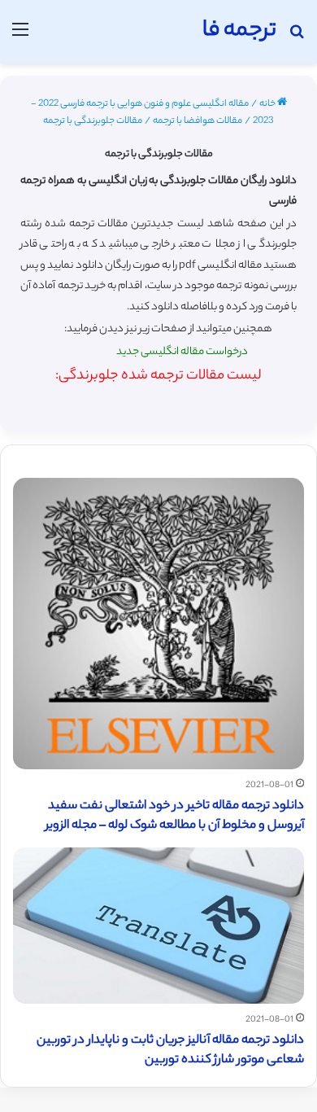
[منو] (20, 38)
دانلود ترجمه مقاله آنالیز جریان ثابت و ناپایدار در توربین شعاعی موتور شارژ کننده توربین (170, 1050)
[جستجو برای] (297, 38)
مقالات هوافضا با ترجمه (197, 121)
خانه (268, 104)
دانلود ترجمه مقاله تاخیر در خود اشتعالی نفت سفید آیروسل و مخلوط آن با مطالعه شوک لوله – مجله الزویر (175, 816)
